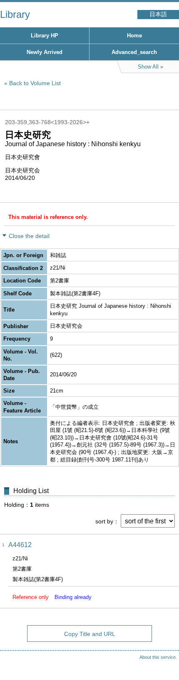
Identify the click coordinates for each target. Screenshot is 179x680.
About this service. (158, 657)
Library (15, 14)
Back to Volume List (35, 83)
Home (134, 35)
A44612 (20, 544)
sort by (104, 521)
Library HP (44, 35)
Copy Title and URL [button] (89, 634)
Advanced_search (134, 52)
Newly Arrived (44, 52)
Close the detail (29, 236)
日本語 (158, 14)
